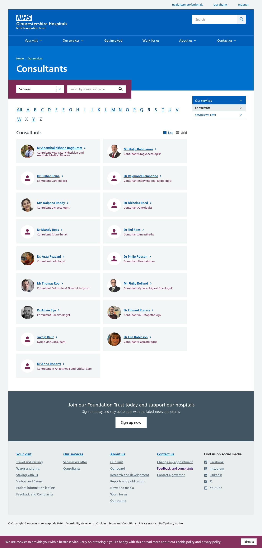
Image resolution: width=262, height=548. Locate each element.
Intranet (243, 4)
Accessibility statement (79, 523)
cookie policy (185, 542)
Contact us (165, 454)
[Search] (120, 89)
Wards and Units (28, 468)
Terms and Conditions (122, 523)
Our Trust (116, 462)
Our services (35, 58)
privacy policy (211, 542)
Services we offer (75, 462)
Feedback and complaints (175, 468)
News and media (122, 488)
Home (20, 58)
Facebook (217, 462)
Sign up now (131, 422)
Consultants (71, 468)
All (19, 109)
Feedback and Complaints (34, 494)
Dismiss (249, 542)
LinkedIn (216, 475)
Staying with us (27, 475)
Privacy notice (147, 523)
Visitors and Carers (29, 481)
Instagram (217, 468)
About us (117, 454)
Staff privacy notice (171, 523)
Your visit (23, 454)
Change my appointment (175, 462)
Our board (117, 468)
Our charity (220, 4)
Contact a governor (171, 475)
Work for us (118, 494)
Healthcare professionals (187, 4)
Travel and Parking (29, 462)
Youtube (216, 488)
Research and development (129, 475)
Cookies (101, 523)
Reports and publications (128, 481)
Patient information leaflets (35, 488)
